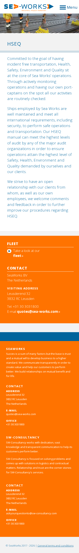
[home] (27, 9)
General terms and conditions (55, 545)
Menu (72, 7)
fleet (17, 255)
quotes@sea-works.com (37, 311)
